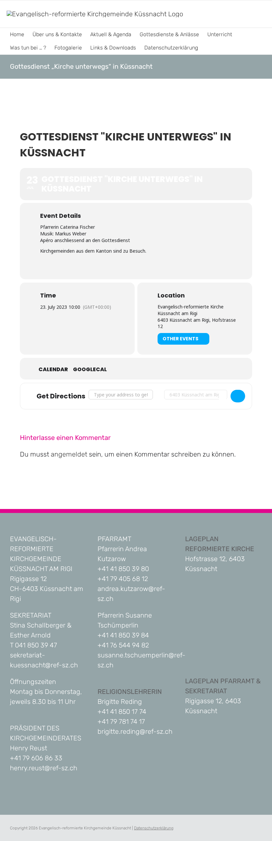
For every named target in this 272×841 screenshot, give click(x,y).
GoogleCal (90, 369)
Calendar (53, 369)
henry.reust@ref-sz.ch (43, 768)
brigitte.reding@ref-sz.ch (135, 731)
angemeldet (69, 454)
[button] (208, 47)
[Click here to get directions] (238, 396)
